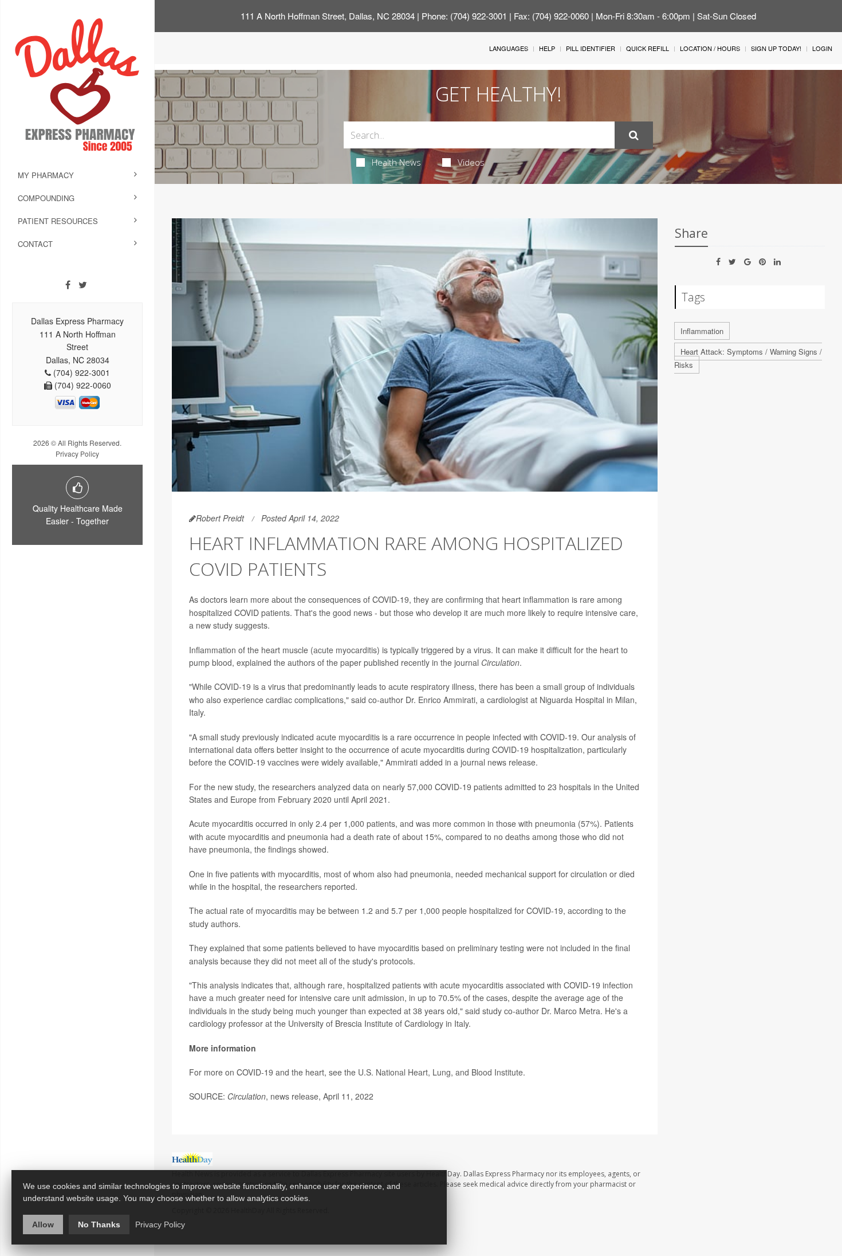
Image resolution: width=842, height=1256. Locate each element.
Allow (43, 1224)
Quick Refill (647, 48)
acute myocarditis (345, 650)
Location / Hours (710, 48)
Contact (35, 243)
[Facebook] (67, 285)
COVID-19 (232, 686)
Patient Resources (58, 220)
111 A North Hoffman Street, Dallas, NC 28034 (328, 16)
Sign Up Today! (776, 48)
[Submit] (634, 135)
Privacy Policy (77, 453)
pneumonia (555, 823)
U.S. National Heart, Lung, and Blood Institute (440, 1072)
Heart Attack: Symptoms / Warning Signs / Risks (748, 358)
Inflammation (701, 330)
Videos (471, 162)
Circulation (500, 662)
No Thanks (99, 1224)
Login (822, 48)
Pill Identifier (590, 48)
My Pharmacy (46, 175)
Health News (396, 162)
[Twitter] (82, 285)
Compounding (46, 198)
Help (547, 48)
